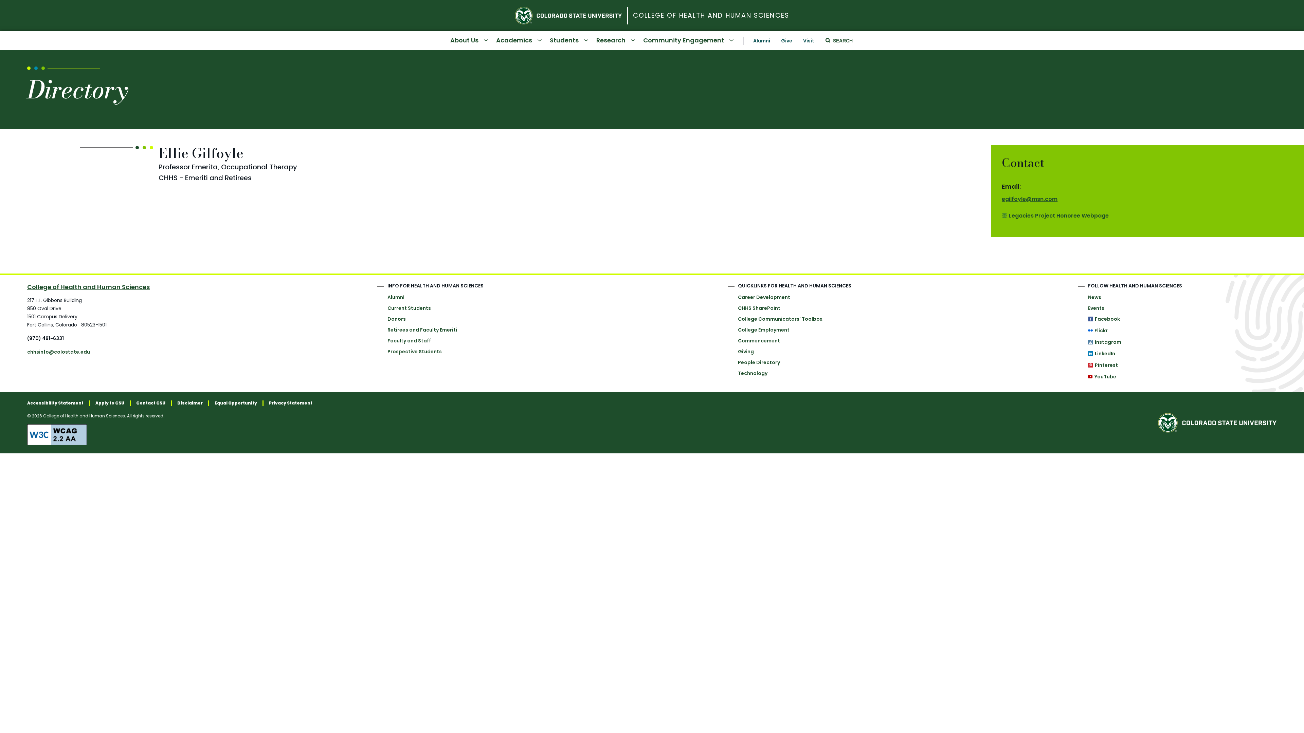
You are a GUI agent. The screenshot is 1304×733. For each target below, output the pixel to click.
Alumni (761, 40)
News (1094, 297)
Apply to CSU (109, 403)
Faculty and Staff (409, 340)
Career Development (764, 297)
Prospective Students (414, 351)
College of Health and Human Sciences (711, 15)
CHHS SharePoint (759, 308)
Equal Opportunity (236, 403)
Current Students (409, 308)
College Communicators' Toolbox (780, 319)
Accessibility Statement (55, 403)
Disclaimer (190, 403)
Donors (396, 319)
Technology (752, 373)
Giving (746, 351)
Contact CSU (150, 403)
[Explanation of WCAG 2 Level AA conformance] (169, 434)
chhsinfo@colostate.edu (58, 352)
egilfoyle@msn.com (1029, 199)
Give (786, 40)
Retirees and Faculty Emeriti (422, 329)
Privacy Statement (290, 403)
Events (1096, 308)
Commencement (759, 340)
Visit (808, 40)
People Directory (759, 362)
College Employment (764, 329)
